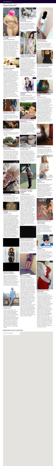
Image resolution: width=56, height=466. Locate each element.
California (15, 3)
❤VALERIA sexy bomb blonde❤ (10, 37)
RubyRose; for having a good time (26, 19)
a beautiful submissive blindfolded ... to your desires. (26, 191)
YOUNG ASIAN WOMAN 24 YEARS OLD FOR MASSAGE (27, 55)
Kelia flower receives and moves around (44, 221)
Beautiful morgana (8, 129)
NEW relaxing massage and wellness (44, 180)
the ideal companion (9, 68)
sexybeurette (40, 146)
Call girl (4, 3)
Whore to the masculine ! (27, 238)
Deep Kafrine (7, 148)
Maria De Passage (25, 275)
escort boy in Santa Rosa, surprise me (27, 120)
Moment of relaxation (9, 112)
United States (9, 3)
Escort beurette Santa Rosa (44, 65)
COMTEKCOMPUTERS (7, 1)
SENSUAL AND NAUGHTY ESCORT (11, 211)
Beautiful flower (41, 40)
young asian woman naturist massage (28, 93)
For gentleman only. (25, 147)
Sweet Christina (8, 306)
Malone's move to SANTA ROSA (44, 95)
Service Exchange (8, 272)
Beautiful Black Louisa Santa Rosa (43, 291)
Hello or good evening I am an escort (44, 247)
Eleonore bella (7, 194)
